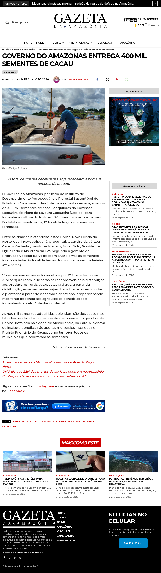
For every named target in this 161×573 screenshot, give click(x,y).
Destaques (116, 476)
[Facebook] (97, 80)
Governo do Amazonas (57, 421)
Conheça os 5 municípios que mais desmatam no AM (44, 376)
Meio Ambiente (121, 251)
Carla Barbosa (77, 79)
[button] (19, 22)
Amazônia (118, 281)
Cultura (117, 194)
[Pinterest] (116, 80)
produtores (85, 421)
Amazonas (20, 421)
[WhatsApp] (126, 80)
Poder (116, 224)
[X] (107, 80)
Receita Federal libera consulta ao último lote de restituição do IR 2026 (80, 481)
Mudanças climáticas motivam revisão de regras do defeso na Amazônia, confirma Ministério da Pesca (133, 258)
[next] (155, 3)
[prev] (148, 3)
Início (5, 49)
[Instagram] (9, 557)
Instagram (45, 386)
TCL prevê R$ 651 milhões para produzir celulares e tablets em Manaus (26, 481)
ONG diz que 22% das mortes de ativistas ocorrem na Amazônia (53, 371)
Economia (28, 49)
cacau (34, 421)
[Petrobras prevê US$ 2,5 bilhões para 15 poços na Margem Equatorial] (133, 461)
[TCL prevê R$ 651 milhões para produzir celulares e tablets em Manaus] (27, 461)
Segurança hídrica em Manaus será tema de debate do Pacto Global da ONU (132, 287)
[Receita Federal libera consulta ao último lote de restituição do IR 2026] (80, 461)
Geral (15, 49)
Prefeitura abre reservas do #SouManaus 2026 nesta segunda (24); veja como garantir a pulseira (131, 200)
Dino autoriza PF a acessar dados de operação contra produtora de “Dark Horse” (131, 230)
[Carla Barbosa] (57, 79)
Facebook (16, 391)
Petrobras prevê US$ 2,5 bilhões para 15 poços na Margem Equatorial (131, 481)
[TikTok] (14, 557)
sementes (9, 426)
